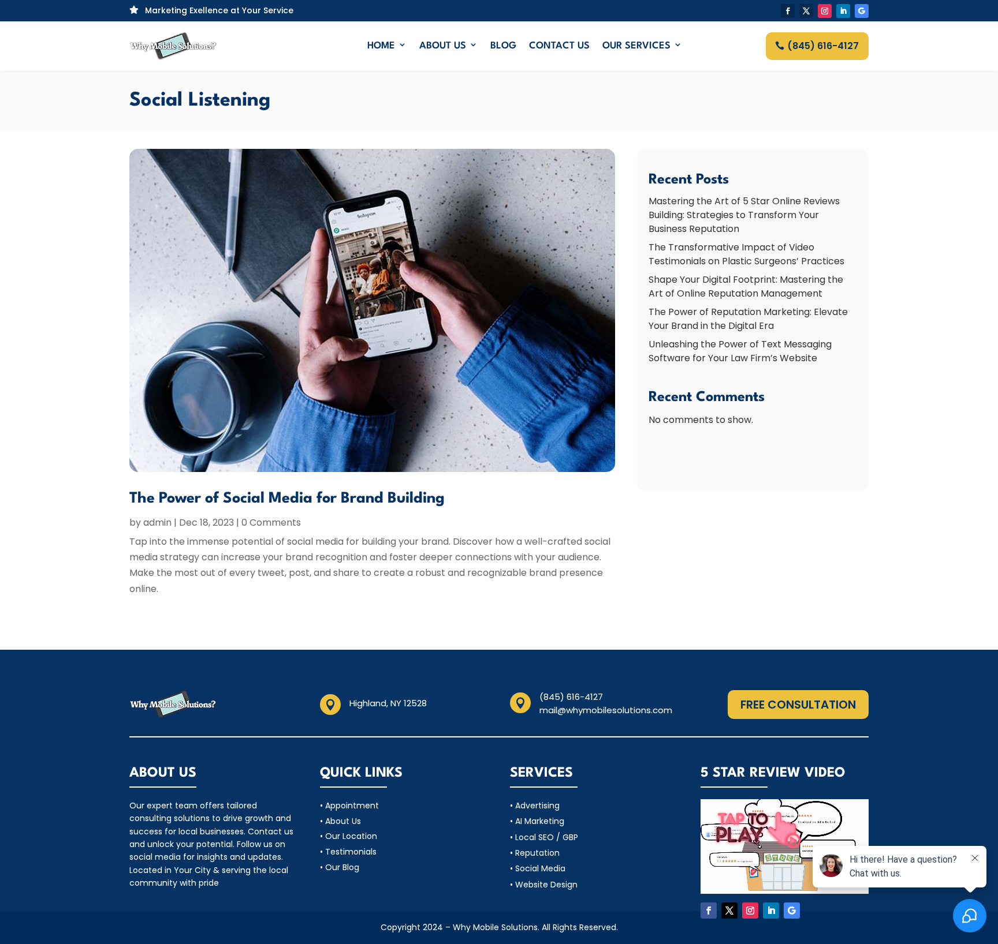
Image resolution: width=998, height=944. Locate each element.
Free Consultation (798, 704)
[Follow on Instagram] (825, 11)
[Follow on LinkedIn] (843, 11)
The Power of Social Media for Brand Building (287, 498)
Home (381, 46)
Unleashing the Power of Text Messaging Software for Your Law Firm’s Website (740, 351)
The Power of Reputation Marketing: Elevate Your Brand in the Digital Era (748, 318)
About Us (442, 46)
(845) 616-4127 (823, 46)
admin (157, 522)
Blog (503, 46)
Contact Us (559, 46)
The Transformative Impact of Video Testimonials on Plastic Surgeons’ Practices (746, 254)
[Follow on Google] (862, 11)
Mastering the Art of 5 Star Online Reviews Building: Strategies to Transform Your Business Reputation (744, 214)
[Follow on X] (806, 11)
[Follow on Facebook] (788, 11)
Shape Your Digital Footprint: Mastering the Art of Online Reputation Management (746, 286)
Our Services (636, 46)
